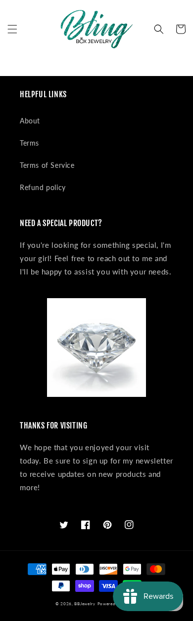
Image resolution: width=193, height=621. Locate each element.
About (30, 120)
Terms (29, 143)
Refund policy (43, 187)
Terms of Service (47, 165)
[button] (12, 29)
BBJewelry (84, 603)
